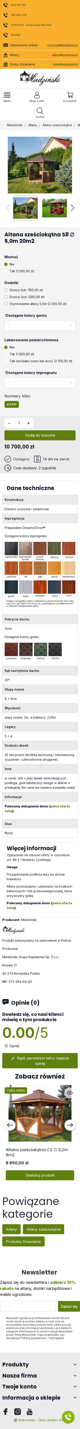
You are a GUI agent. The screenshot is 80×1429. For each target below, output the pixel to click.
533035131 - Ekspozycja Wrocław (31, 24)
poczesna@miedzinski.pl (62, 45)
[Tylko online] (40, 1113)
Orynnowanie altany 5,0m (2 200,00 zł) (38, 304)
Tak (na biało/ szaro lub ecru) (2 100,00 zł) (41, 361)
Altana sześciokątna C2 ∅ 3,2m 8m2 (37, 1152)
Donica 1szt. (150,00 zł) (26, 290)
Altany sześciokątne (57, 125)
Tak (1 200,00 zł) (22, 271)
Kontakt (15, 35)
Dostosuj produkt (40, 1175)
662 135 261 (18, 4)
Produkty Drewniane (23, 1241)
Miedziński (15, 125)
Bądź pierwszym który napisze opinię (40, 1061)
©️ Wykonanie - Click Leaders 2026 (40, 1420)
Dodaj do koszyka (40, 435)
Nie (12, 264)
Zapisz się (69, 1306)
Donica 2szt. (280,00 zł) (27, 297)
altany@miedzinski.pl (65, 54)
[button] (40, 113)
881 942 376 (19, 14)
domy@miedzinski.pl (65, 64)
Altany (32, 125)
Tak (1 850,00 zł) (22, 354)
